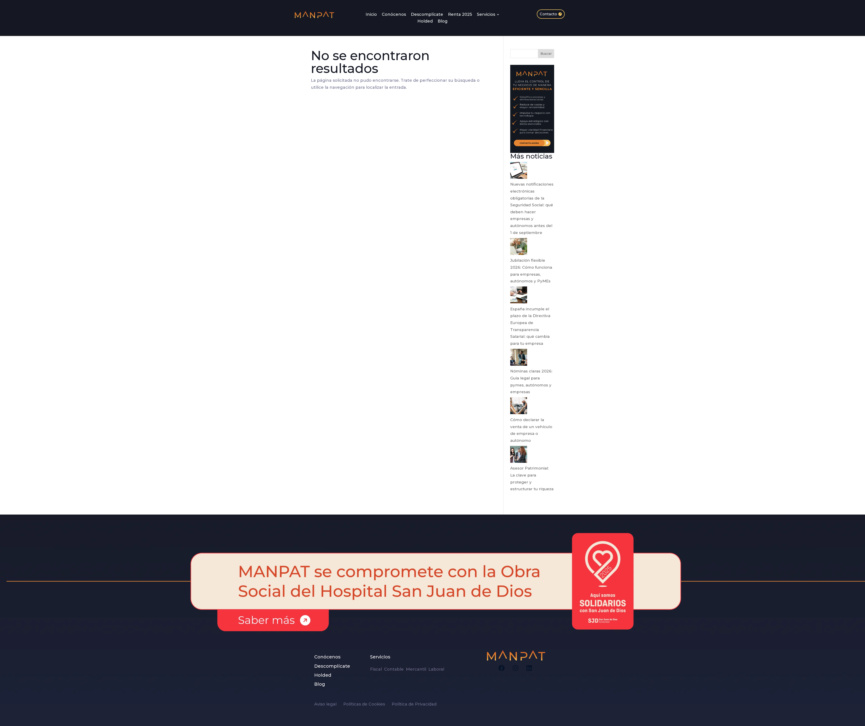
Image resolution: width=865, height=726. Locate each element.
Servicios (486, 15)
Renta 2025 (460, 15)
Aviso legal (328, 704)
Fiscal (377, 669)
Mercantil (416, 669)
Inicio (371, 15)
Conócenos (394, 15)
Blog (443, 22)
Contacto (548, 14)
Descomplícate (427, 15)
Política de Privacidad (414, 704)
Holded (425, 22)
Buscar (546, 54)
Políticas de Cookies (367, 704)
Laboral (436, 669)
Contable (394, 669)
